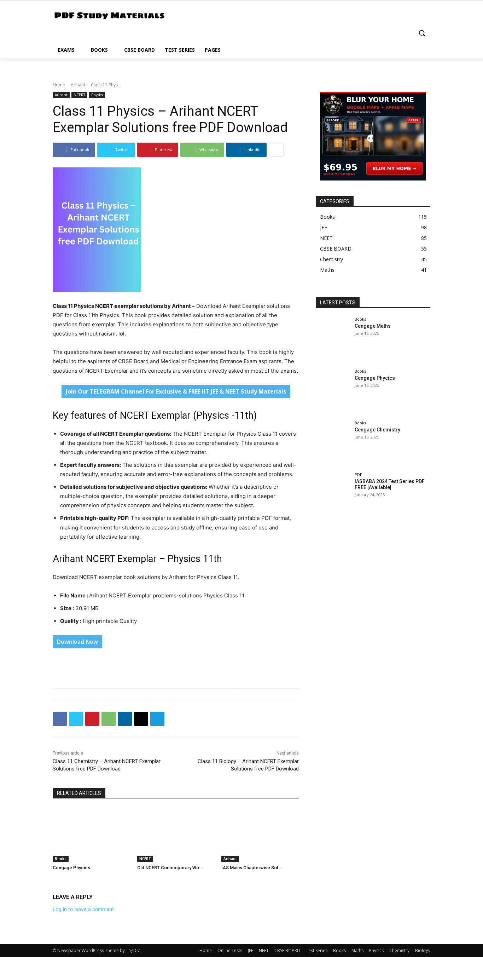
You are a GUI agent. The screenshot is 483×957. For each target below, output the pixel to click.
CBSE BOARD (287, 950)
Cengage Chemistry (377, 429)
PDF (358, 474)
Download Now (77, 642)
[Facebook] (60, 719)
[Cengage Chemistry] (333, 443)
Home (59, 85)
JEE (250, 950)
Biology (422, 950)
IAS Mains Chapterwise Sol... (251, 867)
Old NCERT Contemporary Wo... (170, 867)
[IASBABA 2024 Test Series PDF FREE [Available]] (333, 494)
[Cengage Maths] (333, 339)
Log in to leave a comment (83, 909)
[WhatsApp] (108, 719)
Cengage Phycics (71, 867)
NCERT (79, 94)
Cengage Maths (373, 326)
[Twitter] (76, 719)
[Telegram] (157, 719)
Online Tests (229, 950)
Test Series (316, 950)
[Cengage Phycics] (91, 835)
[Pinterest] (92, 719)
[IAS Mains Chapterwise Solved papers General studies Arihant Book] (260, 835)
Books (60, 858)
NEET (264, 950)
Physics (97, 94)
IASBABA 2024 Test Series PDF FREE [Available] (390, 484)
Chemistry (399, 950)
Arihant (78, 85)
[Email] (141, 719)
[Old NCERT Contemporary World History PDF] (176, 835)
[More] (276, 150)
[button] (421, 32)
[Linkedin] (125, 719)
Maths (357, 950)
